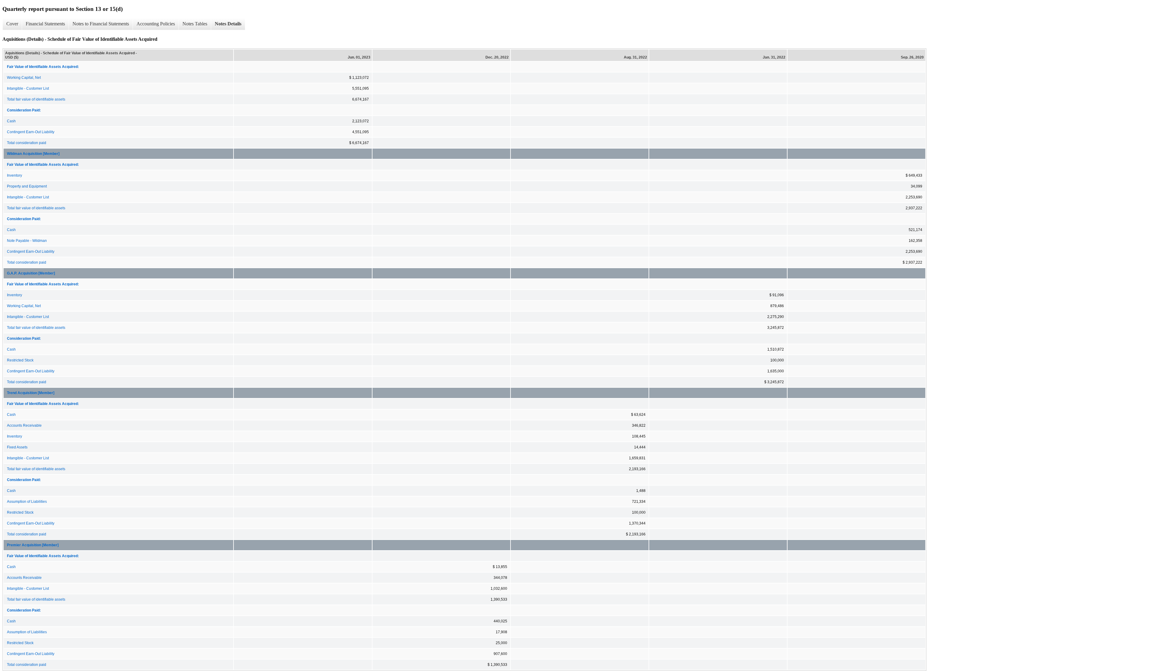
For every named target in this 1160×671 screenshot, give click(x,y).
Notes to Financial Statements (100, 23)
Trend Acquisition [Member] (30, 393)
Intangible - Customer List (28, 88)
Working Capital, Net (24, 77)
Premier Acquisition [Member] (33, 545)
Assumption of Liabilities (27, 501)
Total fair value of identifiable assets (36, 99)
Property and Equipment (27, 186)
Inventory (14, 175)
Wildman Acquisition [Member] (33, 154)
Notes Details (228, 23)
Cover (12, 23)
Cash (11, 121)
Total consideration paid (26, 143)
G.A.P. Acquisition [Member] (31, 273)
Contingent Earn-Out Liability (30, 132)
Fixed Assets (17, 447)
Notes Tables (194, 23)
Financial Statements (45, 23)
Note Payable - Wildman (27, 240)
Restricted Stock (20, 360)
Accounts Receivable (24, 425)
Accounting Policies (156, 23)
